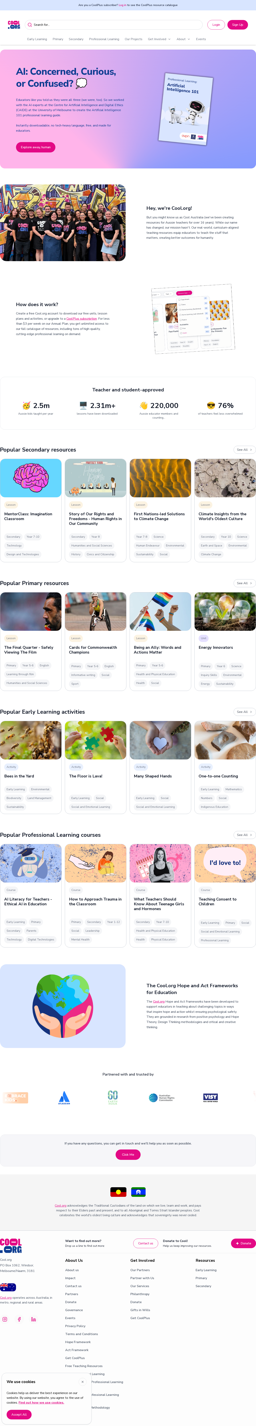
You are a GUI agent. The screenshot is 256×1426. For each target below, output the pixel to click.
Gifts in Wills (140, 1310)
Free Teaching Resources (84, 1366)
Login (216, 25)
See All (242, 450)
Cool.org (159, 1001)
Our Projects (133, 39)
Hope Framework (78, 1342)
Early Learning (37, 39)
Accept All (19, 1414)
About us (72, 1270)
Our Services (139, 1286)
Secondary (76, 39)
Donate (246, 1243)
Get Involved (157, 39)
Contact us (145, 1243)
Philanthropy (139, 1294)
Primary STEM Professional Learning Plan (92, 1397)
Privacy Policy (75, 1326)
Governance (74, 1310)
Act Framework (76, 1350)
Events (201, 39)
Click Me (128, 1154)
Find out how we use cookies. (41, 1402)
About (181, 39)
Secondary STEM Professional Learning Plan (94, 1384)
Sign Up (237, 25)
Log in (122, 5)
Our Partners (140, 1270)
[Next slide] (248, 109)
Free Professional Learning (85, 1374)
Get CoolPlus (75, 1358)
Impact (70, 1278)
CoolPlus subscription (81, 318)
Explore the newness (36, 128)
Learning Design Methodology (87, 1407)
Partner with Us (142, 1278)
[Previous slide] (7, 109)
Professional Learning (104, 39)
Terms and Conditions (81, 1334)
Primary (58, 39)
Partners (71, 1294)
